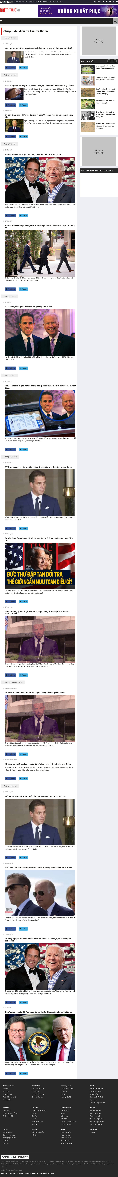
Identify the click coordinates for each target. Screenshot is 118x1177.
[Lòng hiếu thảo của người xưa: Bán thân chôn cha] (88, 80)
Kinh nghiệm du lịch (9, 1138)
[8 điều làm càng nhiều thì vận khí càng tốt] (88, 104)
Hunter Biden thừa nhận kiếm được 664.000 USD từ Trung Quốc (33, 154)
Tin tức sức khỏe (8, 1116)
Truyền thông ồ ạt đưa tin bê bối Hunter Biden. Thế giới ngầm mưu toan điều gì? (39, 539)
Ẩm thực (5, 1143)
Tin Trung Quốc (66, 1086)
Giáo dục (6, 1088)
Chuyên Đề (93, 1129)
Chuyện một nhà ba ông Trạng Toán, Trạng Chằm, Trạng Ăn (105, 114)
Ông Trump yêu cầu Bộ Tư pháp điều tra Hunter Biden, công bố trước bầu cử (38, 1012)
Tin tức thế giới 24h (38, 1094)
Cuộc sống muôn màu (39, 1110)
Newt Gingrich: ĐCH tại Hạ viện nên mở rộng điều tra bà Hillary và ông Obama (39, 85)
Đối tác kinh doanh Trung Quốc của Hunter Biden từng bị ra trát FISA (35, 796)
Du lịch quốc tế (7, 1132)
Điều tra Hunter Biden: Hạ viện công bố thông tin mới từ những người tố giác (39, 48)
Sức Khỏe (6, 1107)
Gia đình (34, 1116)
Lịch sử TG (35, 1091)
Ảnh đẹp (6, 1140)
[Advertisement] (99, 40)
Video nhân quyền (66, 1143)
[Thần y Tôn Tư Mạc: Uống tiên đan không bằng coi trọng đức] (88, 127)
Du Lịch (5, 1129)
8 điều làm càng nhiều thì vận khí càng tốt (105, 101)
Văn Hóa (92, 1107)
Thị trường (93, 1100)
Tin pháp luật (7, 1094)
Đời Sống (35, 1107)
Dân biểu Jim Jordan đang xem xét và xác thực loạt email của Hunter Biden (38, 867)
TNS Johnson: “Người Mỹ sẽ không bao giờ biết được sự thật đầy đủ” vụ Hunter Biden (40, 387)
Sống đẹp (35, 1124)
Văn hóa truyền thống (97, 1121)
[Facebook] (103, 2)
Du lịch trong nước (9, 1135)
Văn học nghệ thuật (96, 1124)
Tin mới (92, 1132)
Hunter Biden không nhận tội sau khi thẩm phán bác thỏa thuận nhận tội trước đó (40, 226)
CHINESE (24, 2)
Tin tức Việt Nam (8, 1086)
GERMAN (38, 2)
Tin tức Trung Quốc (67, 1088)
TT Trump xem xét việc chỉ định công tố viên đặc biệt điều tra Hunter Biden (38, 467)
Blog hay (35, 1129)
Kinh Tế (92, 1086)
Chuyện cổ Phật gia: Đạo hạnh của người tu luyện (105, 67)
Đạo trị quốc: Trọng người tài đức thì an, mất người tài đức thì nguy (105, 91)
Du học (34, 1113)
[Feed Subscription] (3, 35)
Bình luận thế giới (37, 1097)
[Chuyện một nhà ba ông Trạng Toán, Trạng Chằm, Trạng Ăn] (88, 115)
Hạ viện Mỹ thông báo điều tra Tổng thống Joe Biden (28, 307)
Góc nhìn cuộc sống (38, 1132)
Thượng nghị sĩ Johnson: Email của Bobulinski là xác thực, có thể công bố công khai (38, 939)
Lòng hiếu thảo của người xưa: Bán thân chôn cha (105, 78)
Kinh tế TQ (64, 1091)
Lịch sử (63, 1094)
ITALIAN (60, 2)
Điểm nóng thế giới (38, 1088)
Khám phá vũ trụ (66, 1124)
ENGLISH (18, 2)
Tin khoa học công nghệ (68, 1121)
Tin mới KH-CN (66, 1107)
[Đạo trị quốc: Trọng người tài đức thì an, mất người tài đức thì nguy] (88, 92)
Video (63, 1129)
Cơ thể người (65, 1110)
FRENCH (45, 2)
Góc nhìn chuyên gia (96, 1088)
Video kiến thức (66, 1138)
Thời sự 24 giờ (7, 1100)
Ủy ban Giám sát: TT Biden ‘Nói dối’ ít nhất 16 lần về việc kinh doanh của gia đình (39, 116)
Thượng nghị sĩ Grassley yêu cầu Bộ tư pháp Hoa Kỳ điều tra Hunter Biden (38, 764)
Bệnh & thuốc (7, 1110)
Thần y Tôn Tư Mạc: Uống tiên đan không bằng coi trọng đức (105, 125)
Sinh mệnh (64, 1119)
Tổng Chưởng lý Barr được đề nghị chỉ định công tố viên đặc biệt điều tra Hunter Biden (37, 612)
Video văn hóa (65, 1135)
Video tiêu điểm (66, 1132)
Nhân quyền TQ (66, 1097)
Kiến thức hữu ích (37, 1121)
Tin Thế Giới (36, 1086)
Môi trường (6, 1091)
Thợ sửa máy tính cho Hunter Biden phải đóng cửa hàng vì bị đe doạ (35, 693)
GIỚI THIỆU (97, 2)
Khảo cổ (63, 1113)
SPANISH (31, 2)
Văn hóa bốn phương (96, 1119)
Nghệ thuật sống (95, 1113)
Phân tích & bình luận (10, 1097)
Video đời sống (65, 1140)
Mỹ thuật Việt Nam (96, 1110)
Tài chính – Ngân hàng (97, 1102)
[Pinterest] (110, 2)
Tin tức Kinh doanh (96, 1091)
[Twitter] (107, 2)
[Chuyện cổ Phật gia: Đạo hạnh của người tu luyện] (88, 69)
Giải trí (34, 1119)
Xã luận (34, 1135)
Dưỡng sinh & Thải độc (10, 1113)
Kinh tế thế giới (94, 1094)
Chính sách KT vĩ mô (96, 1097)
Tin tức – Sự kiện (95, 1116)
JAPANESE (52, 2)
